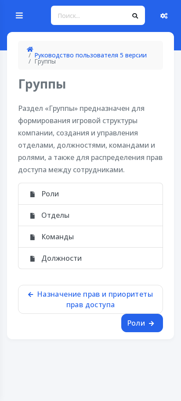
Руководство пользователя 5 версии (90, 55)
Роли (49, 194)
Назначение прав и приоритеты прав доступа (94, 299)
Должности (61, 258)
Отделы (54, 215)
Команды (57, 236)
